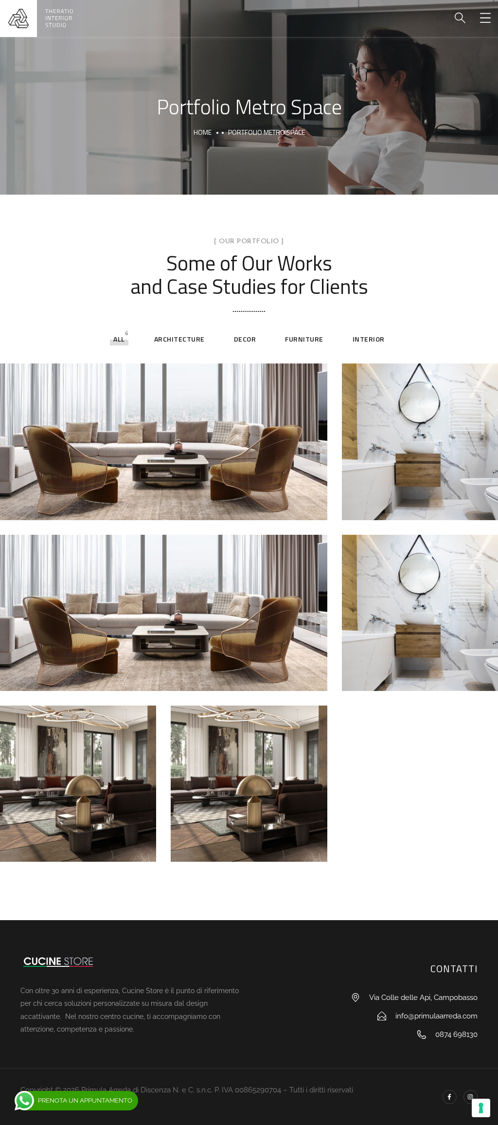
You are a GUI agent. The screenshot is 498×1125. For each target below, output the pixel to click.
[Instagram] (470, 1097)
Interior (369, 339)
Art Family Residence (76, 847)
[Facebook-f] (450, 1097)
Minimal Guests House (404, 504)
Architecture (179, 339)
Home (203, 132)
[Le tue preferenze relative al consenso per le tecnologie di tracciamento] (481, 1108)
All (119, 339)
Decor (245, 339)
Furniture (304, 339)
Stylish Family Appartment (90, 505)
